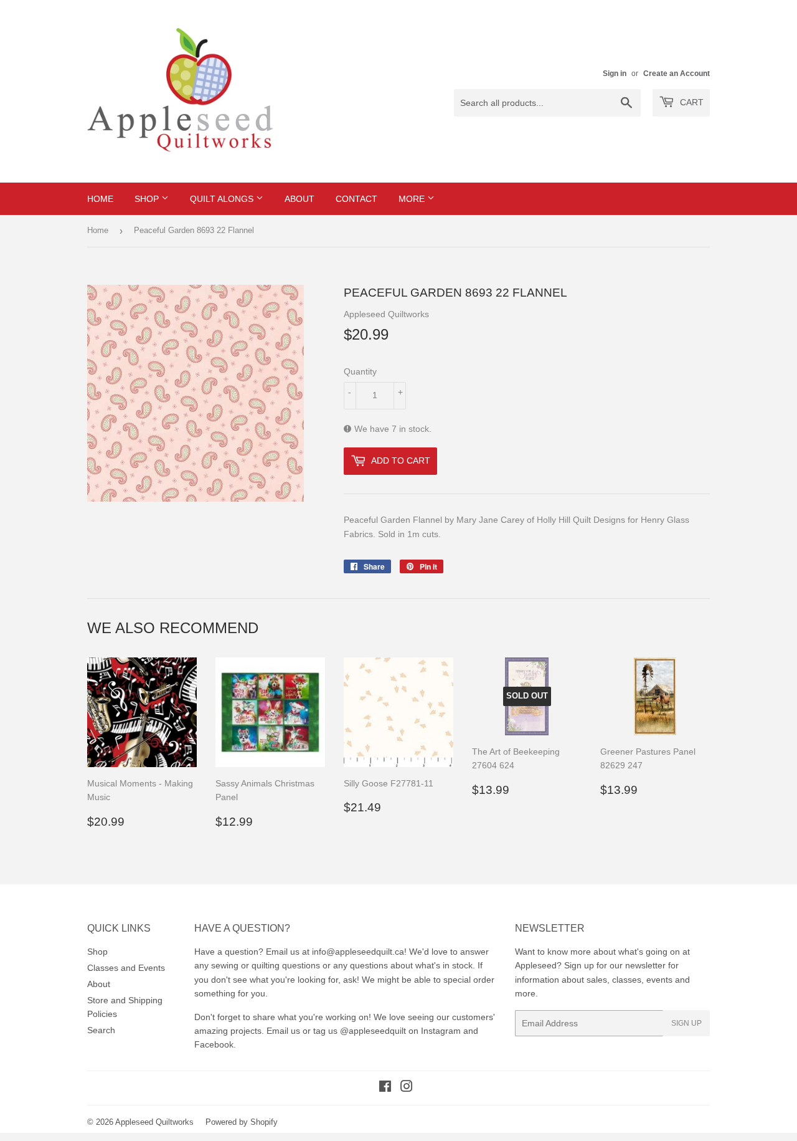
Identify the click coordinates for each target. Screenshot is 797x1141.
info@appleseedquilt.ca (358, 952)
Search (101, 1030)
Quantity (360, 371)
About (299, 199)
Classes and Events (126, 968)
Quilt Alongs (223, 199)
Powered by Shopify (241, 1122)
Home (100, 199)
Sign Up (686, 1023)
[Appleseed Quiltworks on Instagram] (406, 1088)
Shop (147, 199)
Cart (690, 102)
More (412, 199)
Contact (356, 199)
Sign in (614, 73)
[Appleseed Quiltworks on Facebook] (385, 1088)
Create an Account (676, 73)
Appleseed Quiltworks (154, 1122)
